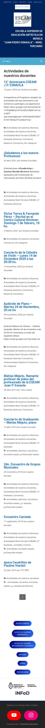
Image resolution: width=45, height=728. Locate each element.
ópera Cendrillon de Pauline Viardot (17, 564)
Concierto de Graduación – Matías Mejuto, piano (21, 421)
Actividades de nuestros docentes (20, 131)
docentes (23, 582)
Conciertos (27, 139)
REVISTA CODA (22, 672)
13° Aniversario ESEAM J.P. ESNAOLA (20, 83)
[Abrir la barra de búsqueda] (41, 61)
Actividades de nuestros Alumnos (22, 127)
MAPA (30, 2)
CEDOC (15, 2)
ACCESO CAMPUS (22, 623)
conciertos (32, 450)
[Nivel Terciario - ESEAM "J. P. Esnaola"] (22, 19)
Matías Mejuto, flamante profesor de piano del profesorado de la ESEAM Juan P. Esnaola (22, 380)
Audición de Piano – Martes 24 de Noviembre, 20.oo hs (22, 307)
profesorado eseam (29, 454)
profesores (27, 586)
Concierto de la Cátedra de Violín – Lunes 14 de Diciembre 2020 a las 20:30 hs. (20, 257)
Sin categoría (30, 143)
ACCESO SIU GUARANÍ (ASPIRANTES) (22, 633)
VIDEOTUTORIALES (23, 7)
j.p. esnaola (25, 503)
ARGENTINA (7, 2)
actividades (12, 450)
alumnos (22, 450)
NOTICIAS (22, 655)
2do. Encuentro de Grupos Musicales (22, 465)
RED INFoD (23, 2)
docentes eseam (12, 454)
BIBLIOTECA (38, 2)
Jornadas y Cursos (22, 545)
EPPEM (22, 663)
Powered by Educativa (29, 724)
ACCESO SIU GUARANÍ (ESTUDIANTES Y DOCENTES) (22, 644)
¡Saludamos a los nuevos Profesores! (21, 154)
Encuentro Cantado (17, 517)
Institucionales (11, 362)
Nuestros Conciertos (13, 143)
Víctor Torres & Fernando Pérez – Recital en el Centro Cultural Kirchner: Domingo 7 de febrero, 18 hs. (22, 220)
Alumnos (17, 139)
